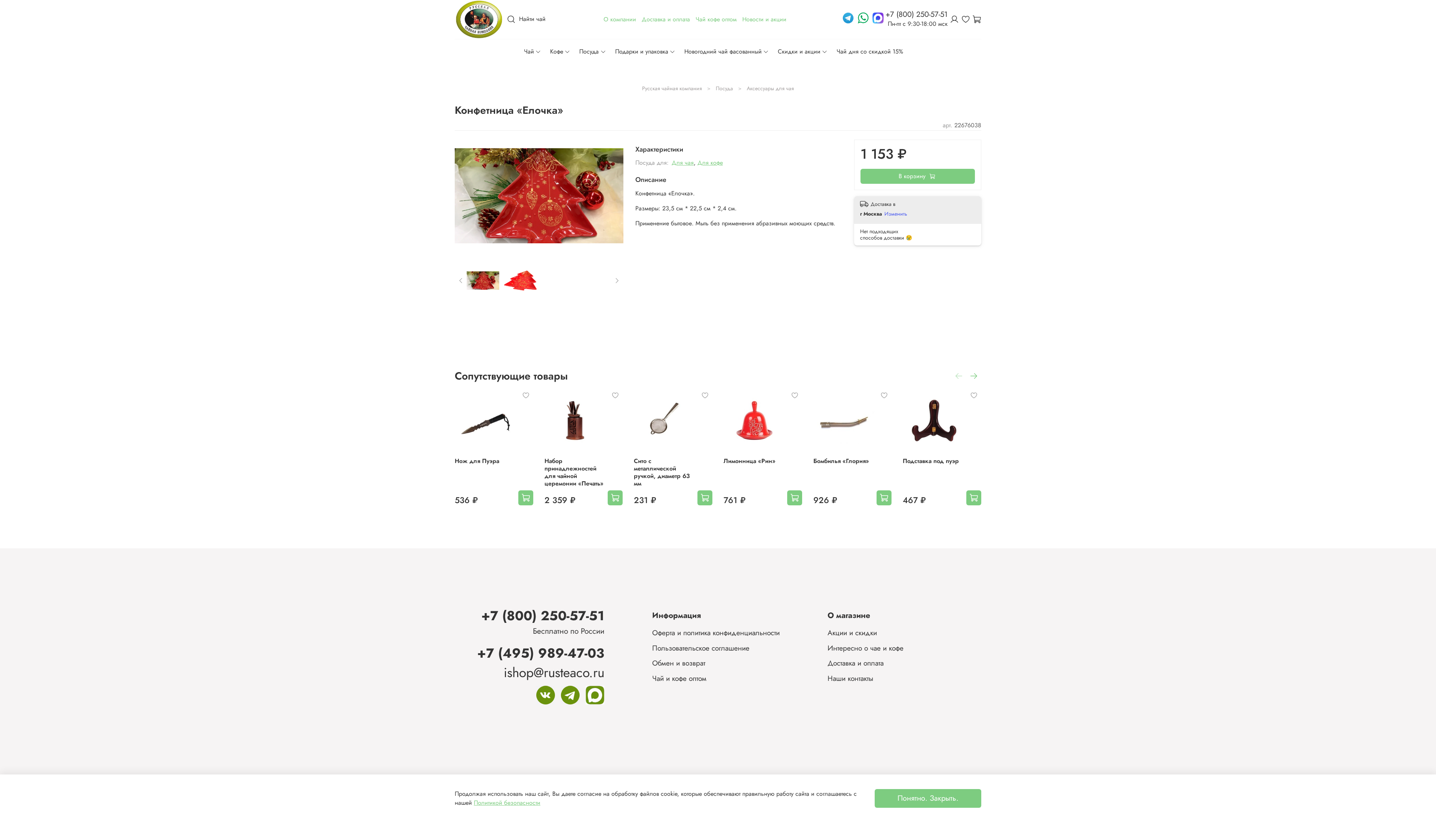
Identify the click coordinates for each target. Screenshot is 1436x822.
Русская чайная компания (672, 88)
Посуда (589, 51)
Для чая (683, 162)
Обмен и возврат (678, 663)
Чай (529, 51)
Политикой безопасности (507, 802)
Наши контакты (850, 678)
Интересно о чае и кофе (865, 648)
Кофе (556, 51)
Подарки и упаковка (641, 51)
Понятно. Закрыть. (928, 798)
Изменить (895, 213)
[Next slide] (611, 196)
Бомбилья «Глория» (841, 461)
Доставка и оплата (856, 663)
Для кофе (710, 162)
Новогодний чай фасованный (723, 51)
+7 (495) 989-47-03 (540, 653)
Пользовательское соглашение (700, 648)
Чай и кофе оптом (679, 678)
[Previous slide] (467, 196)
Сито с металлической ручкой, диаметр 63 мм (662, 472)
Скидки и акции (799, 51)
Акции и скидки (852, 632)
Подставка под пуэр (931, 461)
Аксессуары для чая (770, 88)
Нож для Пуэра (477, 461)
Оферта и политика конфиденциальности (716, 632)
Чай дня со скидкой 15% (870, 51)
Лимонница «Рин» (750, 461)
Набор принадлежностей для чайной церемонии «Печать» (574, 472)
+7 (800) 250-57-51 (542, 615)
